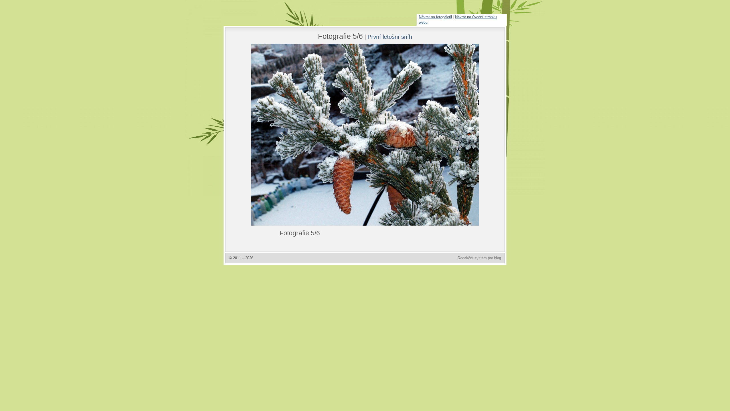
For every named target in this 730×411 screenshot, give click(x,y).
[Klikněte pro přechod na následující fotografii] (272, 135)
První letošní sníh (390, 36)
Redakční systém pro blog (479, 258)
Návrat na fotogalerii (435, 17)
